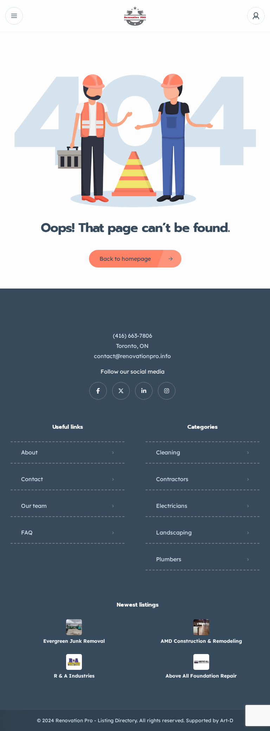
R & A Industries (74, 675)
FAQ (27, 532)
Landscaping (174, 532)
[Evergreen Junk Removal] (74, 627)
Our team (34, 505)
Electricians (171, 505)
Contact (32, 479)
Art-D (226, 720)
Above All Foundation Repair (201, 675)
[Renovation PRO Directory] (135, 16)
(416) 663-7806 (132, 335)
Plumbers (168, 559)
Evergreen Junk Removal (74, 641)
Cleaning (168, 452)
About (29, 452)
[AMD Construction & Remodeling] (201, 627)
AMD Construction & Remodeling (201, 641)
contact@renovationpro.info (132, 356)
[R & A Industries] (74, 662)
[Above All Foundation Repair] (201, 662)
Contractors (172, 479)
